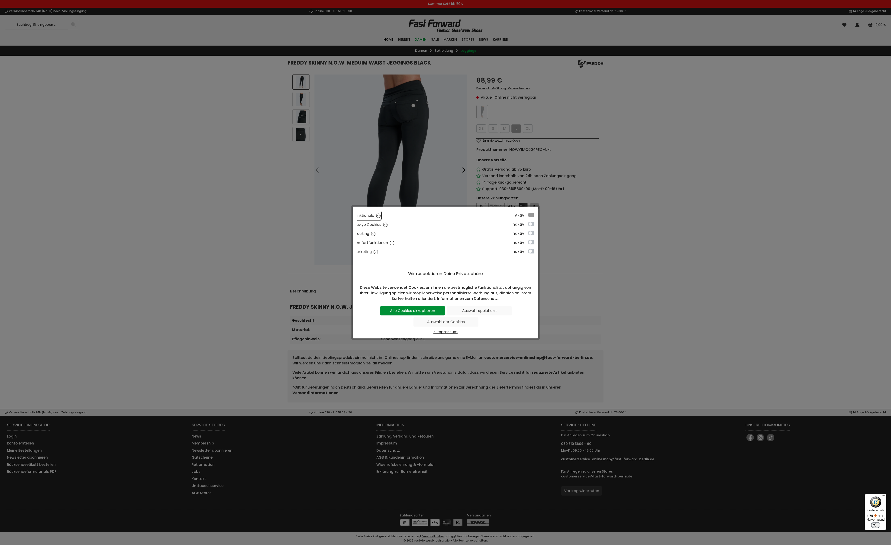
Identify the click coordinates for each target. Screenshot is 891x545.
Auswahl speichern (479, 310)
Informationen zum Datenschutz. (468, 298)
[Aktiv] (533, 215)
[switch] (875, 525)
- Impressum (445, 331)
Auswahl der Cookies (446, 321)
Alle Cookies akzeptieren (412, 310)
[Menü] (883, 497)
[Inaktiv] (533, 224)
